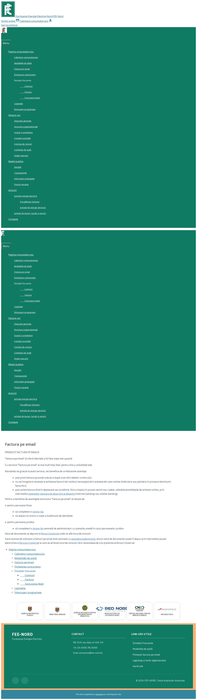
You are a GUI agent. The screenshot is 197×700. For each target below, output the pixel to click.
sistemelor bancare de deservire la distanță (51, 493)
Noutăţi (17, 167)
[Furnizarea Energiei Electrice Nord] (4, 32)
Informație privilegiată (24, 178)
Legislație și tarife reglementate (149, 660)
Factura (26, 92)
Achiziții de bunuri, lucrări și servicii (30, 213)
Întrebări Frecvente (143, 643)
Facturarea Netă (30, 97)
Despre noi (14, 115)
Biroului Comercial (29, 542)
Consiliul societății (22, 138)
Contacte (13, 219)
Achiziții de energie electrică (33, 207)
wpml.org (99, 694)
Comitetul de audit (22, 149)
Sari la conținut (9, 25)
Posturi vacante (21, 184)
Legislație (18, 103)
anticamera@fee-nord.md (90, 653)
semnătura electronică (83, 538)
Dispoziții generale (22, 121)
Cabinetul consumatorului (26, 57)
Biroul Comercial (50, 533)
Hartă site (138, 666)
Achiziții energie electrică (25, 196)
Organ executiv (21, 155)
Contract (26, 86)
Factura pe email (22, 69)
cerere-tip (38, 511)
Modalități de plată (23, 63)
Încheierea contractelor (25, 74)
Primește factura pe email (146, 654)
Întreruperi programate (24, 109)
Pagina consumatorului (21, 51)
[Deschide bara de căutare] (2, 37)
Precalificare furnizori (30, 201)
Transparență (20, 173)
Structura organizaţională (26, 126)
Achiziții (12, 190)
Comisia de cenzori (23, 144)
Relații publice (15, 161)
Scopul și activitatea (23, 132)
